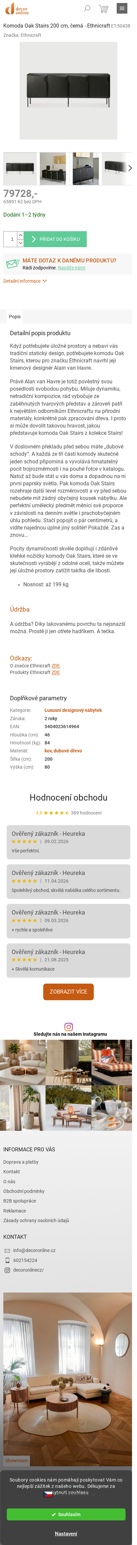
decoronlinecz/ (28, 1270)
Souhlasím (69, 1514)
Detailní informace (22, 281)
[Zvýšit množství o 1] (20, 235)
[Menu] (122, 8)
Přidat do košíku (60, 239)
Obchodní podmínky (24, 1191)
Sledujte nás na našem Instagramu (70, 1034)
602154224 (25, 1260)
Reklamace (14, 1210)
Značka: (22, 35)
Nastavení (66, 1534)
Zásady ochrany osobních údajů (36, 1220)
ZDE (56, 665)
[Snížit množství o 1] (20, 243)
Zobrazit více (68, 992)
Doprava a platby (21, 1162)
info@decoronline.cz (34, 1250)
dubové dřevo (68, 750)
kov (48, 750)
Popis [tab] (15, 316)
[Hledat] (87, 8)
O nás (9, 1181)
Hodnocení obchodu (68, 798)
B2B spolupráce (19, 1201)
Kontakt (11, 1171)
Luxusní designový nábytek (73, 710)
